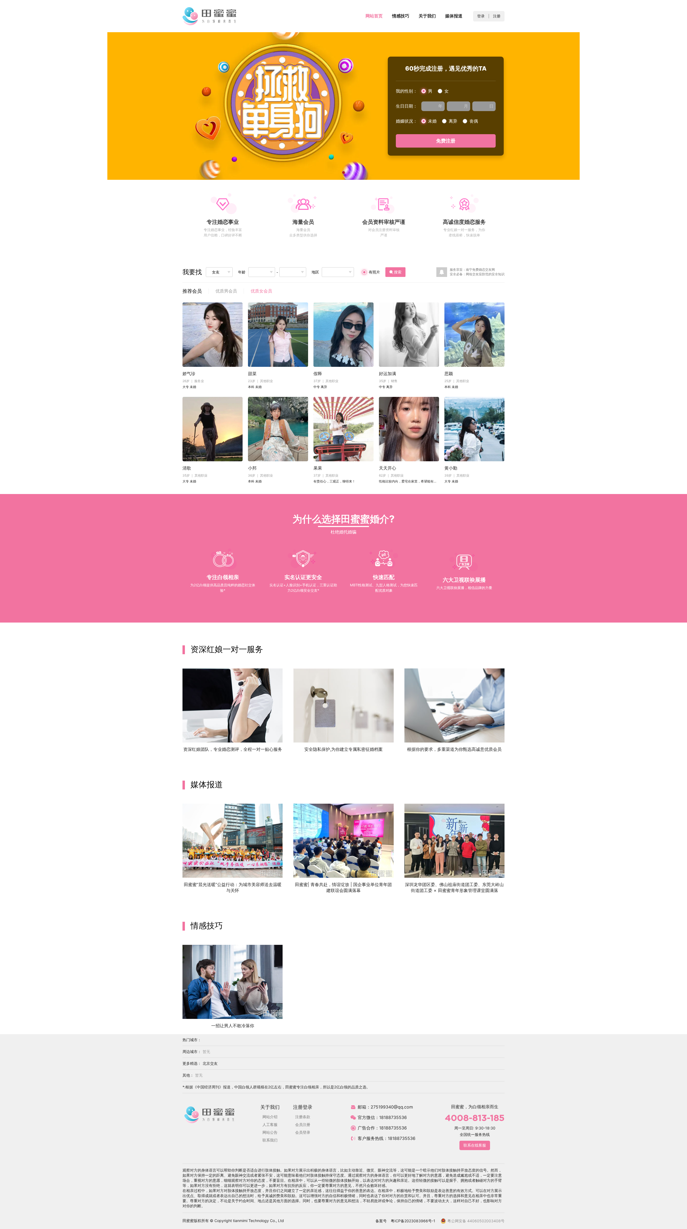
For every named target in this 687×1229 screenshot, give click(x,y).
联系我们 (269, 1140)
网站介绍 (269, 1116)
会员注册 (302, 1124)
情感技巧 (400, 16)
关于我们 (427, 16)
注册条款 (302, 1116)
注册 (496, 16)
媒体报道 (453, 16)
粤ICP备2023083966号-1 (413, 1221)
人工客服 (269, 1124)
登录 (481, 16)
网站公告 (269, 1132)
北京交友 (210, 1063)
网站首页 (374, 16)
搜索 (397, 272)
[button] (675, 106)
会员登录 (302, 1132)
